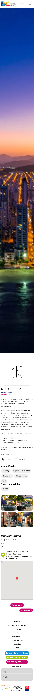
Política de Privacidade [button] (16, 657)
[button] (9, 503)
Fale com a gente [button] (14, 662)
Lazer (17, 633)
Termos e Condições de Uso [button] (17, 653)
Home (17, 622)
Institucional (17, 640)
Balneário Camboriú (17, 625)
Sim (2, 544)
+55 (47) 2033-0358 (8, 540)
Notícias (17, 644)
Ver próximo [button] (26, 610)
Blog (17, 648)
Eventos (17, 629)
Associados (17, 637)
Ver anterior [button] (17, 605)
